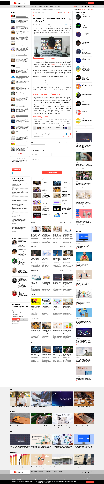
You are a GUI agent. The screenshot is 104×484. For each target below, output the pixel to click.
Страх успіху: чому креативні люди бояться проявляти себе (84, 467)
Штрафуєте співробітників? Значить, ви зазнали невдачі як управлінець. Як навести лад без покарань (83, 321)
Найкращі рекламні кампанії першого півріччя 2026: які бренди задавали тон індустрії (84, 203)
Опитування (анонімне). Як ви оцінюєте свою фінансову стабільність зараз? (20, 308)
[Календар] (84, 3)
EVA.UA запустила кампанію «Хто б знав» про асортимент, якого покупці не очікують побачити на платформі (84, 185)
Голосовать (16, 319)
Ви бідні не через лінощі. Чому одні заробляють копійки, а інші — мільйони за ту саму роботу (84, 360)
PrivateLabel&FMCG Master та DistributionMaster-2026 (86, 52)
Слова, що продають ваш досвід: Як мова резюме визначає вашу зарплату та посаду (20, 199)
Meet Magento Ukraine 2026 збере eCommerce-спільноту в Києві (86, 35)
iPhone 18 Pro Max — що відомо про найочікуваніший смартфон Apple (62, 426)
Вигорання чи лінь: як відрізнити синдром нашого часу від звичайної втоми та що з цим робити (20, 467)
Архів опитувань (15, 323)
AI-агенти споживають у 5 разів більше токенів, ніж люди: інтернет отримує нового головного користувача (22, 21)
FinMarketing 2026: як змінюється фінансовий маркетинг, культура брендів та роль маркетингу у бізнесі (22, 71)
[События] (86, 3)
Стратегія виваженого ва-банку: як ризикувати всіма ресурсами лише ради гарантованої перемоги (20, 228)
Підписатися (16, 169)
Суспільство (51, 2)
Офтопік (60, 12)
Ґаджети (12, 411)
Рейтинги (57, 6)
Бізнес (39, 2)
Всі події (84, 126)
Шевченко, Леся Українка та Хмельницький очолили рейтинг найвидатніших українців (66, 197)
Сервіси (40, 6)
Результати (24, 319)
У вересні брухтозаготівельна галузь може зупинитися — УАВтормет (19, 220)
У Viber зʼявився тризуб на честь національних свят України (66, 203)
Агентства (33, 6)
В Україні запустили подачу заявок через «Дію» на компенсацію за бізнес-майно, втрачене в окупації (19, 182)
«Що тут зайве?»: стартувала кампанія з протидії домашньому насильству (21, 93)
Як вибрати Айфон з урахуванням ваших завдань (19, 426)
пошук (81, 3)
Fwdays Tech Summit (87, 94)
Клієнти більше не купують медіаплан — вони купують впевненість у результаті (82, 283)
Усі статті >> (62, 222)
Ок (90, 482)
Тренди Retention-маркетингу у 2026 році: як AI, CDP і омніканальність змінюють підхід (84, 341)
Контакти (61, 471)
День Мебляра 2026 (87, 85)
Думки (57, 2)
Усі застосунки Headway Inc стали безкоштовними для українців (66, 209)
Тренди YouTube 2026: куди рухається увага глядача (82, 265)
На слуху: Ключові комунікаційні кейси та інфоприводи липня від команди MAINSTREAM (83, 146)
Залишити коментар (52, 172)
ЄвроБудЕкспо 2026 (87, 120)
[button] (72, 222)
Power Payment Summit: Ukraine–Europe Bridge (86, 69)
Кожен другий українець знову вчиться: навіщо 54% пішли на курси (22, 116)
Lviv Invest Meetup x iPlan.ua (86, 43)
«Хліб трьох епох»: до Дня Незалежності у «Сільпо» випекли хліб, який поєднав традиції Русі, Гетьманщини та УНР (22, 60)
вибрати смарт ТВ (56, 64)
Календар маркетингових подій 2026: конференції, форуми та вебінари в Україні (66, 216)
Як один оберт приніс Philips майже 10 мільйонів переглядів (83, 222)
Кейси (11, 432)
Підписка (91, 2)
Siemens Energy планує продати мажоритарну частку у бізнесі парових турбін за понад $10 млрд (20, 191)
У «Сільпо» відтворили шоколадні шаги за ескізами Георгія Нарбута (22, 132)
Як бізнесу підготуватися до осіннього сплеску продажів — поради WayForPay (22, 99)
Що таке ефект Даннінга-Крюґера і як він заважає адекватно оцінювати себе (41, 467)
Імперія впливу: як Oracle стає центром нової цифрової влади (83, 379)
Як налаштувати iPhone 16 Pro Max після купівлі (41, 426)
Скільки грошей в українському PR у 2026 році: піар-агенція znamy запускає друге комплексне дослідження (22, 105)
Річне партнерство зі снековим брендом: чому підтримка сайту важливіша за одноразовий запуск (41, 447)
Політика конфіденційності (37, 471)
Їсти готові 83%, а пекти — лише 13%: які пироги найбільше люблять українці (66, 191)
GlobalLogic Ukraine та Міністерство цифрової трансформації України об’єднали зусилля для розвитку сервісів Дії (22, 149)
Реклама (55, 471)
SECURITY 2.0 (85, 111)
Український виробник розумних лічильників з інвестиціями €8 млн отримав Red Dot (22, 138)
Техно (44, 2)
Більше (20, 153)
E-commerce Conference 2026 (86, 104)
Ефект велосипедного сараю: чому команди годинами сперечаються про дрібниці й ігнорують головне (62, 467)
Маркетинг (33, 2)
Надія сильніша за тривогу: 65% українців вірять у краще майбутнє (22, 82)
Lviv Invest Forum (86, 16)
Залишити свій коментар (66, 142)
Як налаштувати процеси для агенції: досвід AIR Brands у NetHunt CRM (83, 246)
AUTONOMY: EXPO (86, 59)
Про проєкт (48, 471)
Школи (51, 6)
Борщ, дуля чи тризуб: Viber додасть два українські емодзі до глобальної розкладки (46, 203)
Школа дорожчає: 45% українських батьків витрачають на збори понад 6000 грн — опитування (22, 88)
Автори (46, 6)
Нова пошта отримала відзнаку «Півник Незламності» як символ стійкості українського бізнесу (22, 16)
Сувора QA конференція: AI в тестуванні (86, 26)
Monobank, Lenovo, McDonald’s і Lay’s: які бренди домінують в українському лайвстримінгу (22, 127)
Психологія (13, 452)
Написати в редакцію (38, 136)
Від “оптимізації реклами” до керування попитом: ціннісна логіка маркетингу (83, 302)
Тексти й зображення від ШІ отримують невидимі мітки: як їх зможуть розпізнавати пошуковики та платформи (22, 121)
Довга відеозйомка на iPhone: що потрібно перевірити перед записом (84, 426)
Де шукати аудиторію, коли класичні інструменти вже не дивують (63, 447)
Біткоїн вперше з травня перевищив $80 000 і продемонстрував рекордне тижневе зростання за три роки (19, 206)
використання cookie (62, 481)
